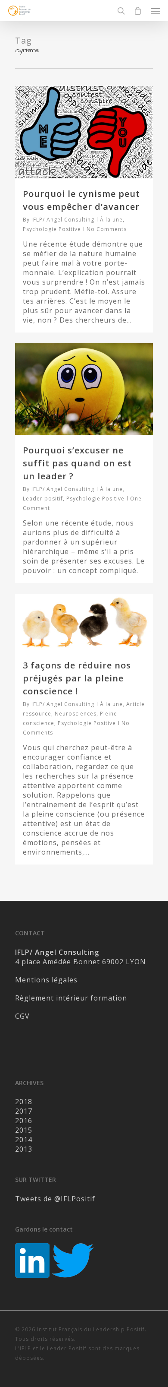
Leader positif (43, 498)
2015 (23, 1130)
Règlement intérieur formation (71, 998)
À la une (111, 219)
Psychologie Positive (52, 229)
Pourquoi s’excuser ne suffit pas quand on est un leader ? (77, 463)
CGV (22, 1016)
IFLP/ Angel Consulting (62, 219)
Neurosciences (75, 713)
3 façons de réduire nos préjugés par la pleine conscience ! (77, 678)
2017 (23, 1111)
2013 (23, 1149)
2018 (23, 1101)
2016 (23, 1120)
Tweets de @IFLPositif (55, 1198)
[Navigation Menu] (155, 10)
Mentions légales (46, 980)
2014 (23, 1139)
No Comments (107, 229)
